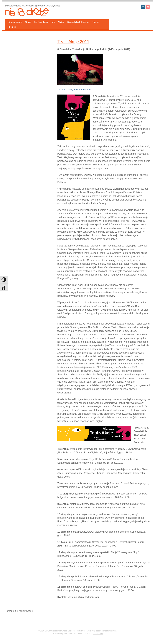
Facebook (143, 7)
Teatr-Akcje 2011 (73, 41)
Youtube (148, 7)
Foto (53, 22)
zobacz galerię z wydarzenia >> (74, 89)
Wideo (61, 22)
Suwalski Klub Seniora (78, 22)
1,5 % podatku (41, 22)
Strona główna (15, 22)
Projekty (95, 22)
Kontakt (12, 27)
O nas (28, 22)
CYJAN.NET (98, 634)
